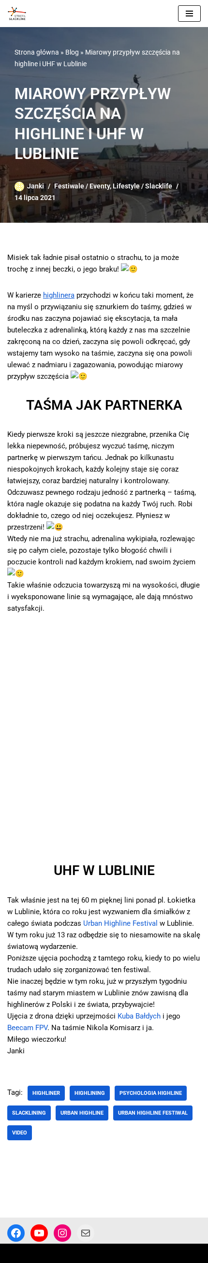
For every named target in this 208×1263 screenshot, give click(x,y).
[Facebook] (16, 1233)
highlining (89, 1093)
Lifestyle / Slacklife (142, 186)
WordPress (86, 1253)
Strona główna (37, 52)
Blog (72, 52)
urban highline (82, 1113)
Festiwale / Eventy (82, 186)
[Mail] (85, 1233)
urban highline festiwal (153, 1113)
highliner (46, 1093)
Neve (15, 1253)
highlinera (58, 295)
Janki (35, 186)
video (19, 1133)
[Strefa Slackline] (19, 13)
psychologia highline (150, 1093)
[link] (120, 923)
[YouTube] (39, 1233)
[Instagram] (62, 1233)
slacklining (29, 1113)
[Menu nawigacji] (189, 13)
